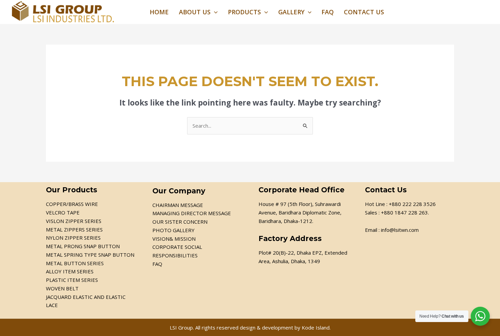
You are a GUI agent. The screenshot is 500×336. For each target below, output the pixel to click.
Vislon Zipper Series (73, 221)
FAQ (327, 12)
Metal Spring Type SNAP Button (90, 254)
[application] (214, 12)
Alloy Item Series (70, 271)
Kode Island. (316, 327)
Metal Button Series (75, 263)
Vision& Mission (174, 238)
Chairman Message (177, 205)
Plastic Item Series (72, 279)
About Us (195, 12)
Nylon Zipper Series (73, 237)
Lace (52, 305)
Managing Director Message (191, 213)
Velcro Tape (63, 212)
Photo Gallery (173, 230)
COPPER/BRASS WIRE (72, 204)
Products (244, 12)
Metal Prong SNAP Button (83, 246)
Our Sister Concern (179, 221)
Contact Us (364, 12)
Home (159, 12)
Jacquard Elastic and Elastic (86, 296)
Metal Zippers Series (74, 229)
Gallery (291, 12)
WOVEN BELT (62, 288)
